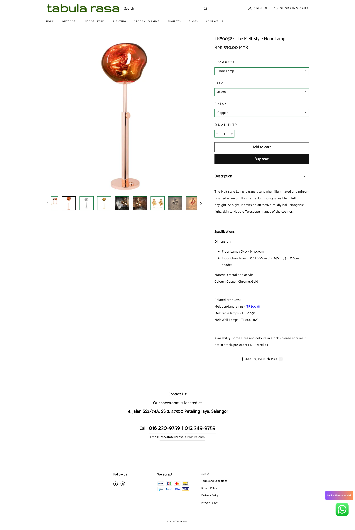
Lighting (119, 21)
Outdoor (69, 21)
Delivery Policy (210, 495)
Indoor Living (94, 21)
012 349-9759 (200, 428)
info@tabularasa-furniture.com (182, 437)
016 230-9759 (164, 428)
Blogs (193, 21)
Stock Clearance (146, 21)
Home (50, 21)
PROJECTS (174, 21)
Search (205, 474)
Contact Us (214, 21)
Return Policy (209, 488)
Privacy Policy (209, 503)
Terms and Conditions (214, 481)
